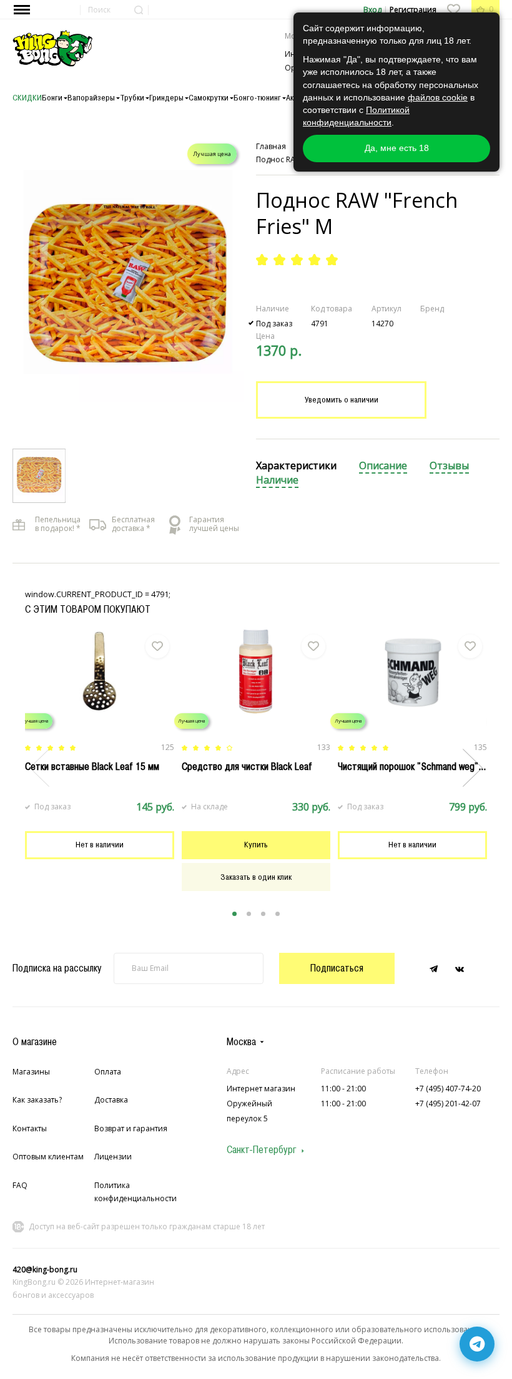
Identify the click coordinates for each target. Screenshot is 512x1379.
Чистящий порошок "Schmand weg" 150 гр (422, 766)
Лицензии (113, 1156)
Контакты (29, 1128)
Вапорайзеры (91, 97)
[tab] (296, 466)
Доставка (111, 1099)
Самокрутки (209, 97)
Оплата (107, 1071)
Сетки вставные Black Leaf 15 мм (92, 766)
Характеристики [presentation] (296, 465)
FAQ (19, 1185)
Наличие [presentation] (277, 480)
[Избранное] (453, 9)
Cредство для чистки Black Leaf (247, 766)
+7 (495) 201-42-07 (448, 1103)
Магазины (31, 1071)
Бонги (52, 97)
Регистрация (413, 9)
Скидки (27, 97)
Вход (372, 9)
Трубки (132, 97)
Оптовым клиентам (48, 1156)
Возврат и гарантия (130, 1128)
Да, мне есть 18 (397, 148)
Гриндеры (166, 97)
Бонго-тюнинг (257, 97)
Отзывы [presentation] (449, 465)
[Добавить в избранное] (157, 646)
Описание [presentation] (383, 465)
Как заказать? (37, 1099)
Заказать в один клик (256, 876)
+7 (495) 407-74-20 (448, 1088)
